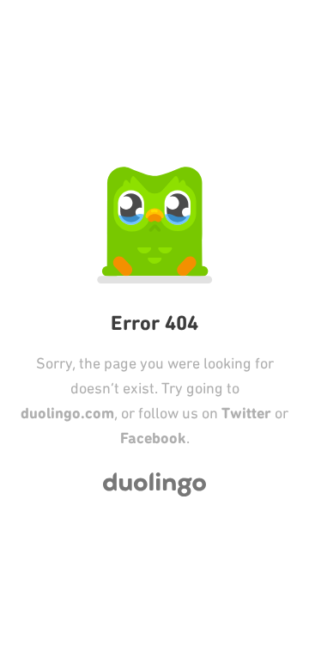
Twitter (246, 413)
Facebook (153, 438)
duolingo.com (67, 413)
